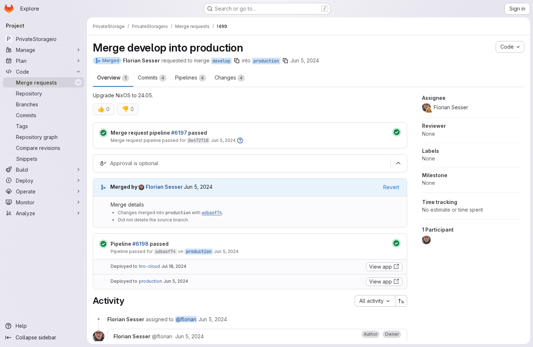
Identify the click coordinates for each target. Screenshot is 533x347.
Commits (151, 77)
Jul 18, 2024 (173, 266)
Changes (229, 77)
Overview (112, 77)
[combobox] (375, 301)
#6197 (179, 133)
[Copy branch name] (236, 60)
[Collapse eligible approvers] (398, 163)
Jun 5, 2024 (304, 60)
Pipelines (189, 77)
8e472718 (198, 140)
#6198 (140, 244)
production (266, 61)
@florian (186, 319)
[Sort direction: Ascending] (401, 301)
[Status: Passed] (103, 132)
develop (221, 61)
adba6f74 (212, 213)
